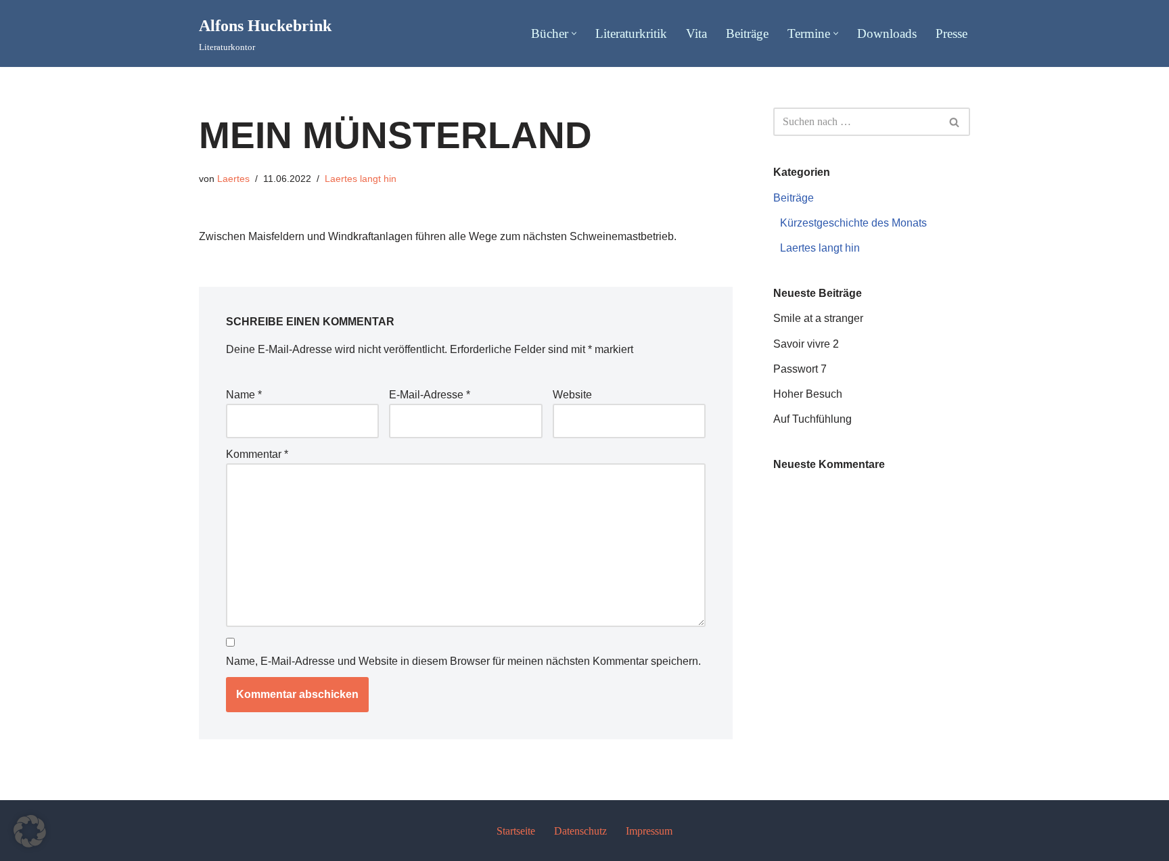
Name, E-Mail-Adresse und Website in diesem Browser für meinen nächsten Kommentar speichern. (463, 661)
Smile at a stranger (818, 318)
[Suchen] (955, 122)
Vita (696, 33)
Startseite (516, 831)
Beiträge (747, 33)
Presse (951, 33)
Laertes (233, 178)
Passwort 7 (800, 369)
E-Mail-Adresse (429, 394)
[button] (574, 33)
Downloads (887, 33)
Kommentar (257, 454)
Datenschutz (580, 831)
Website (572, 394)
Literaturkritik (631, 33)
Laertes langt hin (360, 178)
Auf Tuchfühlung (812, 419)
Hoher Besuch (807, 394)
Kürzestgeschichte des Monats (853, 223)
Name (244, 394)
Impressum (649, 831)
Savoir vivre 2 (806, 344)
